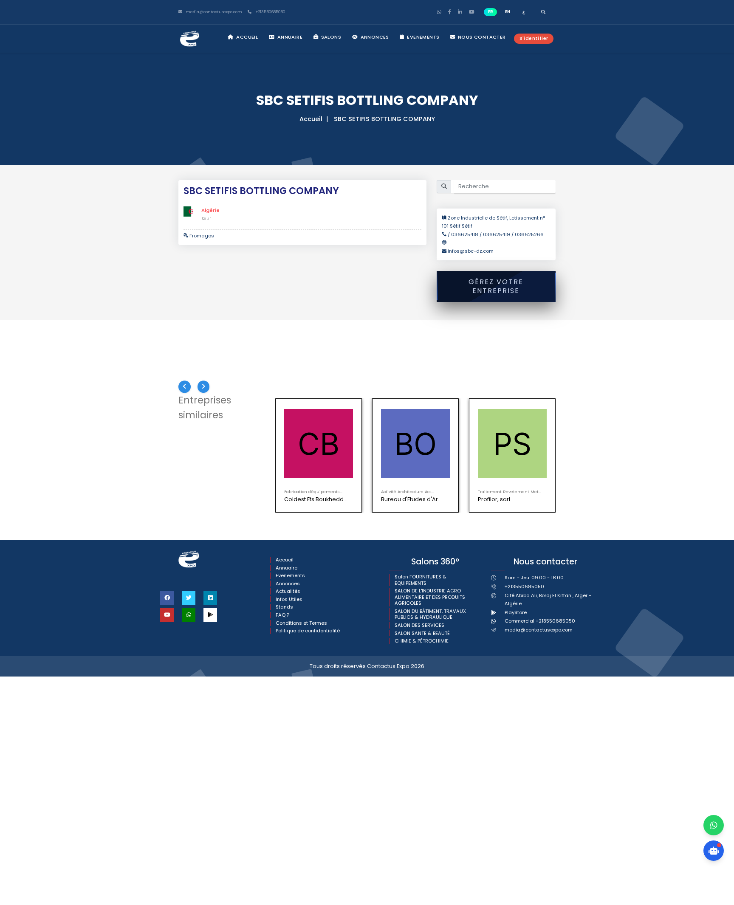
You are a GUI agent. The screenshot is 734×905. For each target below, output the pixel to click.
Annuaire (289, 37)
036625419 (496, 234)
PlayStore (516, 612)
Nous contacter (481, 37)
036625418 (464, 234)
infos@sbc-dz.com (471, 251)
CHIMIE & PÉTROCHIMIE (422, 641)
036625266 (529, 234)
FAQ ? (282, 615)
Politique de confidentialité (308, 631)
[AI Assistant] (713, 850)
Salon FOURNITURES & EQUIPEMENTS (420, 580)
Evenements (422, 37)
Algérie (210, 210)
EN (507, 11)
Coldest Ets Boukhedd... (315, 499)
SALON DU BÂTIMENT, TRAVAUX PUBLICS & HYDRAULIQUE (430, 614)
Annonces (374, 37)
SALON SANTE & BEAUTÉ (422, 633)
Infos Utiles (289, 599)
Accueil (246, 37)
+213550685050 (269, 12)
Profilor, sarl (494, 499)
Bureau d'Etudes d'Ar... (411, 499)
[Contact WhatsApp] (713, 825)
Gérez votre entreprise (496, 286)
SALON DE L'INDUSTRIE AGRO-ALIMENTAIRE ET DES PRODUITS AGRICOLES (430, 597)
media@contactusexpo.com (539, 629)
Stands (284, 607)
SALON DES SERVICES (419, 625)
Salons (330, 37)
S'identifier (533, 38)
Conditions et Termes (301, 623)
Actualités (288, 591)
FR (490, 11)
